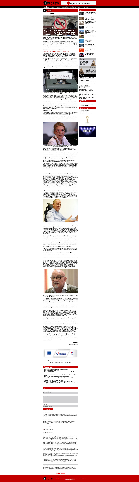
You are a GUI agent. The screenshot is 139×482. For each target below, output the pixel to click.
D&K (48, 7)
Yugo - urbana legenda (84, 111)
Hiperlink (58, 7)
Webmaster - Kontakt (64, 478)
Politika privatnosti (82, 478)
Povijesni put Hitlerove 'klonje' (85, 110)
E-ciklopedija (85, 108)
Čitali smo (80, 7)
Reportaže (69, 7)
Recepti (83, 101)
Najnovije (82, 10)
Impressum (56, 478)
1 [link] (59, 473)
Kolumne (64, 7)
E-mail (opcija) (45, 404)
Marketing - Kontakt (73, 478)
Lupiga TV (53, 7)
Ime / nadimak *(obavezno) (47, 391)
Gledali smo (86, 7)
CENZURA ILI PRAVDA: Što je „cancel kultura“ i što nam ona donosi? (56, 51)
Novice (44, 7)
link (43, 429)
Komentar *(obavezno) (47, 395)
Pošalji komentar (48, 409)
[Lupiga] (51, 2)
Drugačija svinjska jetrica (84, 105)
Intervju (74, 7)
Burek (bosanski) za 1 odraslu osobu (86, 104)
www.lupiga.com (71, 479)
